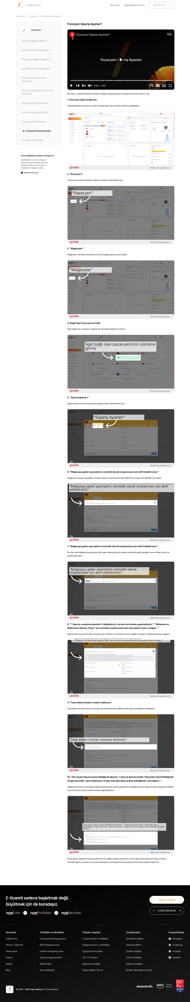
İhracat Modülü (47, 970)
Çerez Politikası (134, 957)
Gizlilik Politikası (134, 951)
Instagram (177, 938)
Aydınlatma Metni (134, 938)
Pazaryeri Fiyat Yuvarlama (34, 103)
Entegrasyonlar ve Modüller (96, 944)
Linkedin (176, 957)
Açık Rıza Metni (133, 944)
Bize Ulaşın (115, 5)
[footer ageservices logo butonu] (71, 913)
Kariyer (9, 957)
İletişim (9, 963)
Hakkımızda (11, 938)
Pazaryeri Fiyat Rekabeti (34, 121)
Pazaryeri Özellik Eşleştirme (35, 50)
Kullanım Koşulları (134, 963)
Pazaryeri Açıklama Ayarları (35, 112)
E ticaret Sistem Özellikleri (95, 938)
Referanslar (11, 951)
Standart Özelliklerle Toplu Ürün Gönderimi (37, 92)
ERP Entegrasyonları (50, 944)
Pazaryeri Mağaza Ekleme (34, 40)
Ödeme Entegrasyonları (51, 951)
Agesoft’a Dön (159, 5)
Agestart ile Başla (91, 963)
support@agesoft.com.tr (134, 5)
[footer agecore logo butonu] (13, 913)
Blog (8, 970)
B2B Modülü (46, 963)
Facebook (177, 944)
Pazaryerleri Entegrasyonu (53, 938)
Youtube (176, 951)
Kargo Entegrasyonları (51, 957)
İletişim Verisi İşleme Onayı (139, 970)
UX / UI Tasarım (90, 957)
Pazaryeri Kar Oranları (32, 140)
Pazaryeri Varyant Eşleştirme (36, 68)
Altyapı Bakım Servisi (92, 970)
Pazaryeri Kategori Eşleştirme (36, 59)
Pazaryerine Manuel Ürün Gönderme (34, 79)
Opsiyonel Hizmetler (92, 951)
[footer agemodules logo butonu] (40, 913)
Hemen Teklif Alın (14, 944)
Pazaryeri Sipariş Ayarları (38, 130)
